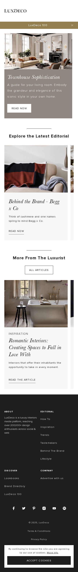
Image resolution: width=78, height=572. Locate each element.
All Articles (39, 270)
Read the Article (22, 379)
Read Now (19, 108)
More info (52, 552)
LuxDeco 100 (37, 25)
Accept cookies (39, 560)
